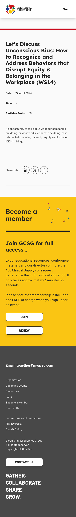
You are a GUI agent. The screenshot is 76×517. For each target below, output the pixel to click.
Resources (12, 391)
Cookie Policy (14, 429)
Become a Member (17, 402)
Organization (13, 379)
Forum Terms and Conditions (23, 418)
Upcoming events (16, 385)
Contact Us (12, 408)
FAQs (9, 396)
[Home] (19, 9)
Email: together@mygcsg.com (29, 365)
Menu (66, 9)
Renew (24, 330)
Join (24, 317)
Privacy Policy (14, 423)
